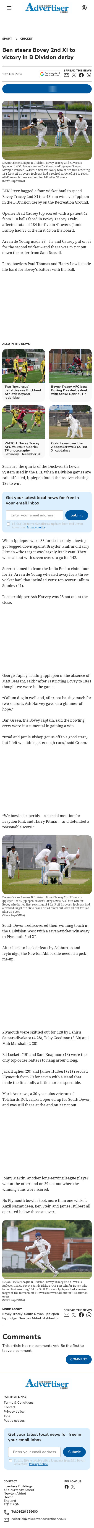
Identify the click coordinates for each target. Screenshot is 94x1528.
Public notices (14, 1421)
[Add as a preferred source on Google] (50, 74)
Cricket (26, 38)
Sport (7, 38)
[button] (9, 7)
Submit (76, 515)
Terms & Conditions (19, 1402)
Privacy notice (36, 527)
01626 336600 (27, 1512)
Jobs (7, 1416)
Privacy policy (14, 1411)
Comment (78, 1359)
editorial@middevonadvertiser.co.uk (38, 1519)
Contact (9, 1407)
